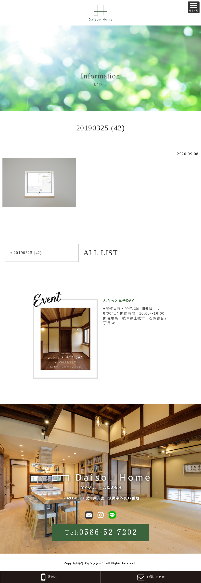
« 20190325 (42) (26, 253)
